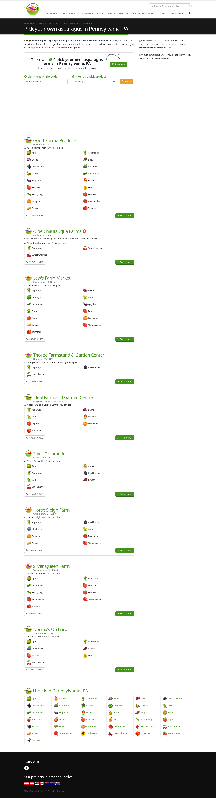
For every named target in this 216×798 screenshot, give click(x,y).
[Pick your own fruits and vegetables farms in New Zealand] (52, 783)
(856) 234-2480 (35, 339)
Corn (170, 705)
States (111, 13)
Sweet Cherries (120, 733)
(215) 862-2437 (35, 381)
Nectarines (37, 719)
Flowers (90, 712)
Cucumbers (37, 712)
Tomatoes (145, 733)
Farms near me (69, 13)
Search (127, 81)
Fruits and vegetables (92, 13)
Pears (116, 719)
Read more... (126, 215)
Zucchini (36, 740)
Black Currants (175, 698)
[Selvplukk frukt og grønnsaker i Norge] (31, 783)
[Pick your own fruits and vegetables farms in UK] (57, 783)
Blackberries (38, 705)
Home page (52, 13)
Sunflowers (91, 733)
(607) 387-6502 (35, 613)
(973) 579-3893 (35, 437)
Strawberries (65, 733)
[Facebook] (189, 13)
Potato (62, 726)
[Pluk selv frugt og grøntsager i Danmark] (26, 783)
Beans (116, 698)
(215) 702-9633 (35, 494)
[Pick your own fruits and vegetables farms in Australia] (47, 783)
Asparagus (91, 698)
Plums (35, 726)
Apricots (63, 698)
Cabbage (117, 705)
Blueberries (65, 705)
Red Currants (147, 726)
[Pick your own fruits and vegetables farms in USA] (37, 783)
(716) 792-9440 (35, 262)
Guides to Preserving (142, 13)
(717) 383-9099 (35, 215)
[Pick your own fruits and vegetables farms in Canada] (42, 783)
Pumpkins (91, 726)
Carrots (144, 705)
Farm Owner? (177, 13)
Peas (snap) (146, 719)
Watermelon (174, 733)
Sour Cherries (174, 726)
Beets (143, 698)
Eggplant (63, 712)
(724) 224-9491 (35, 669)
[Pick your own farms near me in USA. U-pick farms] (33, 9)
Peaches (90, 719)
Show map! (119, 64)
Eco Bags (162, 13)
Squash (35, 733)
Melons (171, 712)
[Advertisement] (105, 107)
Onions (62, 719)
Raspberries (119, 726)
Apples (35, 698)
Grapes (144, 712)
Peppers (172, 719)
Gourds (117, 712)
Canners (123, 13)
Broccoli (90, 705)
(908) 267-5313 (35, 550)
